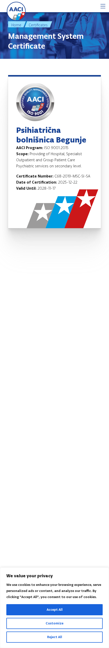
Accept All (55, 609)
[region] (54, 607)
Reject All (54, 637)
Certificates (38, 25)
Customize (54, 623)
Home (16, 25)
